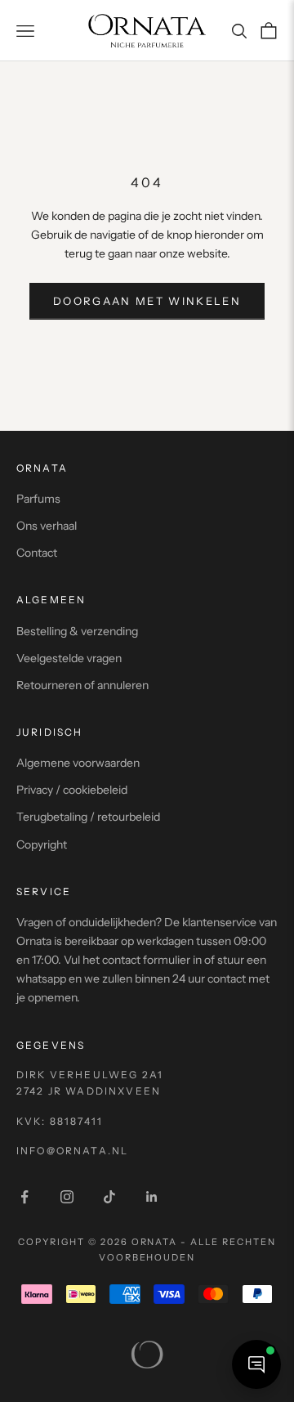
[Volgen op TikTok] (109, 1197)
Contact (36, 552)
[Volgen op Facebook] (24, 1197)
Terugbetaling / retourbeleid (88, 816)
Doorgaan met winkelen (147, 300)
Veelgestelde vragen (69, 658)
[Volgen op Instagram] (67, 1197)
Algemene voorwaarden (78, 762)
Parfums (38, 498)
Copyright (41, 844)
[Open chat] (256, 1364)
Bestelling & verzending (77, 631)
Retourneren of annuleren (82, 685)
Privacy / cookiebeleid (71, 789)
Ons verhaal (46, 525)
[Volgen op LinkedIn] (152, 1197)
